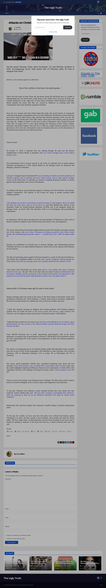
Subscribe (68, 27)
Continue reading (53, 31)
